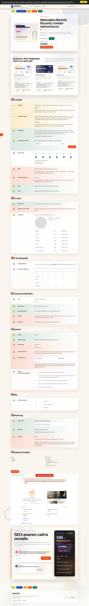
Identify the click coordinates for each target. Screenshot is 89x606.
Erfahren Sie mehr (75, 3)
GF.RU (29, 11)
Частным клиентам (39, 247)
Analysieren (15, 471)
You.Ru (24, 600)
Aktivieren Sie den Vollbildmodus (44, 475)
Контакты (37, 240)
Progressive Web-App (51, 465)
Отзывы (37, 237)
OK (83, 2)
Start (30, 6)
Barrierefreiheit (49, 460)
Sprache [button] (72, 6)
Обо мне (37, 234)
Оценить (40, 569)
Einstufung (37, 6)
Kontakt (43, 6)
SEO (47, 463)
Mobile (13, 460)
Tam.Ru (40, 11)
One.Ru (13, 11)
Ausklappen (72, 146)
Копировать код (17, 90)
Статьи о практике (39, 250)
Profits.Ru (19, 587)
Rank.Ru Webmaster (21, 11)
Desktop (13, 459)
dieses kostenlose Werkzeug (41, 111)
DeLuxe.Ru (73, 597)
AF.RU (30, 587)
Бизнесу (37, 244)
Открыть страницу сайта (26, 90)
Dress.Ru (35, 11)
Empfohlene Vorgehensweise (52, 462)
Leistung (48, 459)
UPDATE (51, 38)
